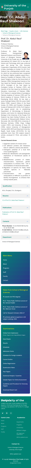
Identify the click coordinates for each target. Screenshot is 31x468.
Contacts (6, 221)
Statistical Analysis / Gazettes (12, 376)
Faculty (5, 276)
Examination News (9, 367)
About (5, 264)
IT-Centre (19, 463)
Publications (7, 207)
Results (5, 343)
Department (7, 237)
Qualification (7, 186)
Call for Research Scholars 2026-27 (13, 313)
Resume (6, 196)
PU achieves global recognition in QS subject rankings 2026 (14, 318)
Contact (5, 280)
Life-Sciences (24, 31)
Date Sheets (7, 339)
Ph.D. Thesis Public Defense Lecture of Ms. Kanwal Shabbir (15, 302)
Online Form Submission (14, 334)
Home (5, 260)
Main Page (4, 31)
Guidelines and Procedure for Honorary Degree (15, 385)
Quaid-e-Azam (13, 31)
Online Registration (9, 363)
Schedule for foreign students (12, 355)
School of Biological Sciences (12, 33)
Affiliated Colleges (21, 430)
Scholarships (20, 427)
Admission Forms (8, 351)
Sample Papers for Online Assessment (15, 380)
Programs (6, 268)
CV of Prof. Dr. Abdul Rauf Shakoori (13, 200)
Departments (20, 422)
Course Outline (7, 359)
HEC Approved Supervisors (20, 434)
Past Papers (6, 372)
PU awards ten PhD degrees (11, 297)
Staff (4, 272)
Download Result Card (10, 390)
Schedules (6, 347)
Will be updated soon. (22, 437)
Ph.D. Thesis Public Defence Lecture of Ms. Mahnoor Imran (15, 308)
